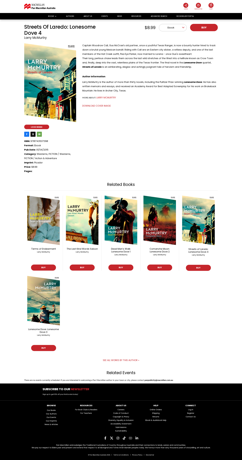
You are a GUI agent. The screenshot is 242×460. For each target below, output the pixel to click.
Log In (190, 409)
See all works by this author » (121, 360)
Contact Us (191, 416)
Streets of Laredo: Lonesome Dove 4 (198, 250)
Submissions (121, 427)
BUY (43, 267)
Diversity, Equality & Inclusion (121, 420)
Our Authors (51, 414)
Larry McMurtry (35, 38)
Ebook (171, 27)
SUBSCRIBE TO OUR (67, 389)
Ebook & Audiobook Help (155, 420)
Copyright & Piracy (121, 416)
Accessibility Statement (121, 423)
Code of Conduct (121, 413)
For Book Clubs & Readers (86, 409)
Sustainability (121, 431)
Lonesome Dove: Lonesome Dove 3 (43, 331)
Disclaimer (150, 455)
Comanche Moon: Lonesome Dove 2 (160, 250)
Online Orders (156, 409)
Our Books (51, 410)
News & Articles (51, 424)
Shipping (156, 413)
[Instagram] (118, 438)
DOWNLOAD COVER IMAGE (96, 105)
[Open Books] (56, 16)
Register (190, 413)
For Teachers (86, 413)
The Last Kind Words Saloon (82, 248)
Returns (156, 416)
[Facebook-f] (105, 438)
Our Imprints (51, 421)
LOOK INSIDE (36, 127)
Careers (120, 409)
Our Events (51, 417)
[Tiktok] (124, 438)
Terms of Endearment (43, 248)
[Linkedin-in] (137, 438)
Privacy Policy (137, 455)
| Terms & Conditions (120, 455)
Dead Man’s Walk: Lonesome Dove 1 (121, 250)
